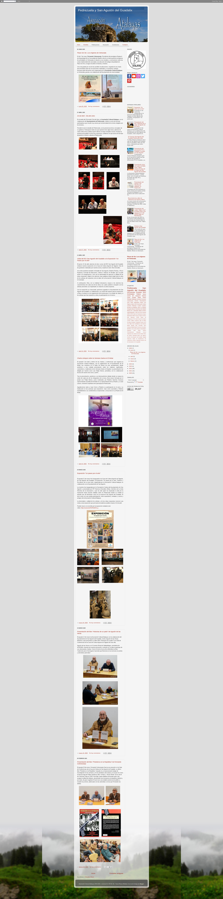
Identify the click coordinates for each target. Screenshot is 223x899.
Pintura (144, 330)
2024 (130, 364)
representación (130, 312)
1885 (136, 312)
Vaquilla (144, 337)
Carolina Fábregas (132, 305)
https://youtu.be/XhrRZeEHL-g (89, 508)
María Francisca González (140, 327)
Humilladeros (137, 323)
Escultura (129, 322)
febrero (132, 361)
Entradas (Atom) (89, 877)
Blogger (142, 884)
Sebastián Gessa (141, 332)
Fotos (131, 302)
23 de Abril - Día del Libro (86, 116)
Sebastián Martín (138, 310)
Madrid (132, 327)
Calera (144, 304)
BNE (128, 317)
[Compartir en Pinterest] (110, 106)
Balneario (133, 317)
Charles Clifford (130, 320)
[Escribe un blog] (105, 106)
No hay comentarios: (94, 106)
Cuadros (144, 305)
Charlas (129, 299)
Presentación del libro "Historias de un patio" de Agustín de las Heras (140, 124)
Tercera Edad (140, 333)
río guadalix (137, 341)
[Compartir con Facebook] (108, 106)
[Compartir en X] (106, 106)
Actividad (139, 299)
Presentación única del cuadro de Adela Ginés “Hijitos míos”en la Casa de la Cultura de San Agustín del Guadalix (140, 168)
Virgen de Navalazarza (138, 338)
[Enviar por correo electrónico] (103, 106)
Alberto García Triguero (137, 315)
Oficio (139, 330)
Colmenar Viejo (138, 320)
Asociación (139, 304)
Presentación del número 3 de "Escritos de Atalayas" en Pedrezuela (139, 184)
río (134, 341)
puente (142, 340)
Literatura (129, 327)
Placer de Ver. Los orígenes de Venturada (91, 53)
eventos (144, 310)
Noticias (134, 299)
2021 (128, 302)
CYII (134, 318)
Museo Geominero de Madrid (139, 309)
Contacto (125, 44)
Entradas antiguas (116, 873)
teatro (132, 304)
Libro (145, 325)
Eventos (86, 44)
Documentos (131, 292)
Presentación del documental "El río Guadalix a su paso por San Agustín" (139, 151)
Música (129, 310)
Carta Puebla (131, 297)
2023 (135, 304)
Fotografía (138, 322)
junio (131, 350)
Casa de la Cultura (142, 318)
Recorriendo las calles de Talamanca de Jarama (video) (136, 198)
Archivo (144, 315)
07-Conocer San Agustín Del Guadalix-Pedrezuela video (136, 137)
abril (131, 356)
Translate (140, 382)
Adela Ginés (142, 297)
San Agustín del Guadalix (136, 289)
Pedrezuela (132, 288)
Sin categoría (136, 295)
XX (145, 338)
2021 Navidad (143, 312)
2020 (130, 373)
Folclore (136, 300)
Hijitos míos (131, 323)
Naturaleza (136, 302)
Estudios (133, 322)
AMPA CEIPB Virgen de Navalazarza (135, 313)
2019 (139, 312)
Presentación (143, 300)
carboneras (129, 340)
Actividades (130, 294)
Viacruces (129, 338)
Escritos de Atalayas (132, 307)
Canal (136, 318)
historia (144, 295)
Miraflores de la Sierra (132, 328)
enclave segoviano (136, 340)
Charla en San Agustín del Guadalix (140, 226)
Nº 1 (132, 310)
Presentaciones (130, 332)
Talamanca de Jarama (132, 333)
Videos (138, 294)
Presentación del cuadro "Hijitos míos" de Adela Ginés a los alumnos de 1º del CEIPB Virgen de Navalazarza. (140, 212)
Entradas (139, 292)
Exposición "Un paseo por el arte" (88, 473)
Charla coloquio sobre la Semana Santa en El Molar (95, 358)
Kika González (139, 325)
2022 (144, 292)
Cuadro (139, 305)
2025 (130, 348)
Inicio (78, 44)
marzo (132, 358)
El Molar (144, 320)
